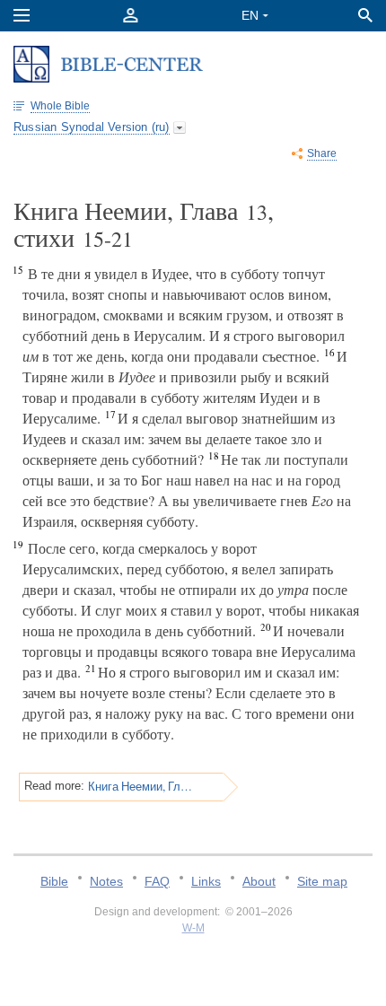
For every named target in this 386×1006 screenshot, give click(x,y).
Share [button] (322, 153)
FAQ (157, 881)
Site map (322, 881)
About (259, 881)
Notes (106, 881)
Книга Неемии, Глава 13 (140, 786)
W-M (193, 928)
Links (206, 881)
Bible (54, 881)
